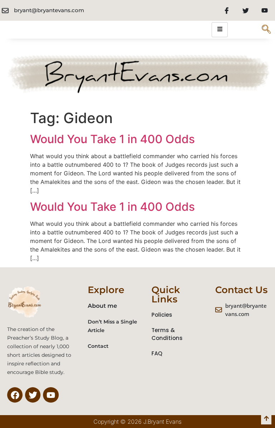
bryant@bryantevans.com (49, 10)
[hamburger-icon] (220, 29)
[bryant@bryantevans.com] (5, 10)
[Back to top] (266, 419)
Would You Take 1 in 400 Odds (112, 139)
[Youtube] (264, 10)
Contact (98, 346)
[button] (266, 30)
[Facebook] (226, 10)
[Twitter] (245, 10)
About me (102, 305)
